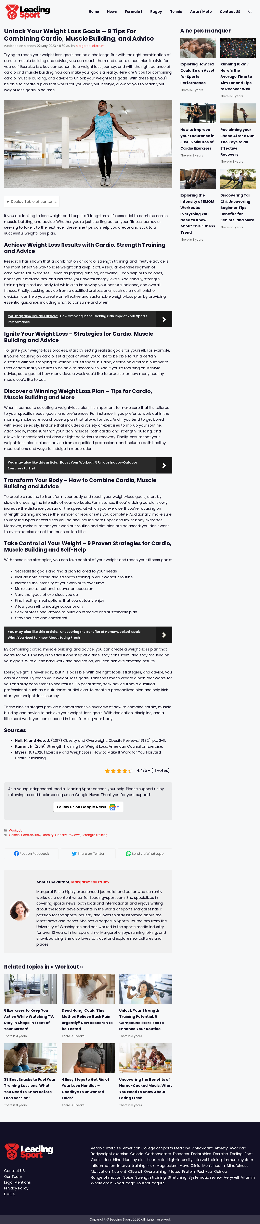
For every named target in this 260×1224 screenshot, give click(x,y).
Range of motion (106, 1177)
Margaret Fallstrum (90, 882)
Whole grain (102, 1183)
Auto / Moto (201, 11)
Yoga (119, 1183)
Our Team (13, 1176)
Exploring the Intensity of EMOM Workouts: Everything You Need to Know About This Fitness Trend (197, 214)
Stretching (177, 1177)
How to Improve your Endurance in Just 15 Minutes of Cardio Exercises (197, 139)
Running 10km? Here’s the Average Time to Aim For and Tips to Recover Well (236, 76)
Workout (15, 830)
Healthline (112, 1159)
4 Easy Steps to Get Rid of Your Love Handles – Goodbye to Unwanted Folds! (85, 1088)
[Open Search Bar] (250, 11)
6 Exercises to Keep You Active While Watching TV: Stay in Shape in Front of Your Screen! (29, 1019)
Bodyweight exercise (109, 1153)
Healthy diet (134, 1159)
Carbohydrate (158, 1153)
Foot (249, 1153)
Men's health (213, 1165)
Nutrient (119, 1171)
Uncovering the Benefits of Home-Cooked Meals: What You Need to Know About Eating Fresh (145, 1088)
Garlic (96, 1159)
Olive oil (135, 1171)
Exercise (27, 835)
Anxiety (221, 1148)
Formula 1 (133, 11)
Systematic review (205, 1177)
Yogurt (158, 1183)
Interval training (131, 1165)
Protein (188, 1171)
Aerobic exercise (106, 1148)
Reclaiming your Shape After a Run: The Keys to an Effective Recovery (238, 142)
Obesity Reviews (67, 835)
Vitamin (248, 1177)
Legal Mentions (17, 1182)
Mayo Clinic (190, 1165)
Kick (37, 835)
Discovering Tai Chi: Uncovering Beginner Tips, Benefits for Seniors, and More (237, 208)
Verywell (231, 1177)
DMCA (9, 1194)
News (112, 11)
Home (94, 11)
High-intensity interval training (194, 1159)
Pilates (174, 1171)
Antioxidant (202, 1148)
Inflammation (103, 1165)
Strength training (94, 835)
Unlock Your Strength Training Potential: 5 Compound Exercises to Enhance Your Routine (141, 1019)
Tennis (176, 11)
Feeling (236, 1153)
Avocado (238, 1148)
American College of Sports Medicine (156, 1148)
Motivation (100, 1171)
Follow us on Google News (82, 806)
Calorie (14, 835)
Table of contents (34, 201)
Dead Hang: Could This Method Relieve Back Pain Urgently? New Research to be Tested (87, 1019)
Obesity (48, 835)
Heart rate (156, 1159)
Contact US (230, 11)
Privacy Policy (16, 1188)
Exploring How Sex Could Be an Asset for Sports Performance (197, 73)
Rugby (156, 11)
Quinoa (220, 1171)
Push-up (204, 1171)
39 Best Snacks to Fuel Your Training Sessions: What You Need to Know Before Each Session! (29, 1088)
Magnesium (167, 1165)
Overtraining (155, 1171)
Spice (128, 1177)
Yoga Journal (138, 1183)
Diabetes (181, 1153)
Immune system (238, 1159)
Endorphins (201, 1153)
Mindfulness (237, 1165)
